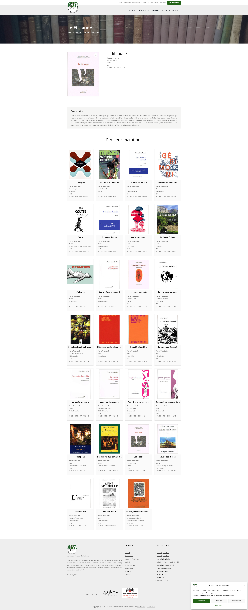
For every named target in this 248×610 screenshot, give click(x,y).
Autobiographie (132, 518)
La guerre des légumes (109, 401)
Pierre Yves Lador (112, 58)
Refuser (219, 601)
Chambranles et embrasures (80, 347)
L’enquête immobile (80, 401)
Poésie (78, 189)
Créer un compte (174, 2)
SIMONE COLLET (161, 577)
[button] (244, 585)
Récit (115, 60)
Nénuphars (80, 456)
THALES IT (141, 607)
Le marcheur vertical (139, 182)
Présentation (143, 10)
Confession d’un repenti (109, 292)
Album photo (129, 568)
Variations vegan (138, 237)
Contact (175, 10)
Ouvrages (77, 33)
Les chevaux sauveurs (167, 292)
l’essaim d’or (80, 511)
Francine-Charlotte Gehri (164, 568)
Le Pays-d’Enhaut (167, 237)
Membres (155, 10)
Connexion (163, 2)
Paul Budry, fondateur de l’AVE (165, 565)
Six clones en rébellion (109, 182)
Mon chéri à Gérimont (167, 182)
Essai (128, 189)
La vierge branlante (138, 292)
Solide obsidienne (168, 456)
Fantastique (102, 189)
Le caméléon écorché (167, 347)
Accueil (132, 10)
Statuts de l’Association (132, 559)
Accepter (201, 601)
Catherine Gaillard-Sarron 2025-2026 (168, 562)
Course (80, 237)
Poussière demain (109, 237)
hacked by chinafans (163, 553)
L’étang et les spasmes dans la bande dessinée (175, 401)
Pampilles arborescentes (138, 401)
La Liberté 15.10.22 (162, 580)
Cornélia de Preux (162, 574)
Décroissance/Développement (110, 347)
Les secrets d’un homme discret (111, 456)
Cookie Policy (218, 605)
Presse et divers (130, 565)
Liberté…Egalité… (138, 347)
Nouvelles (72, 189)
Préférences (236, 601)
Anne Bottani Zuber (162, 571)
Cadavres (80, 292)
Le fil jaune (138, 456)
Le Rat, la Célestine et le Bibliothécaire (143, 511)
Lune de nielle (109, 511)
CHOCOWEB (151, 607)
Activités (166, 10)
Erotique (86, 33)
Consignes (80, 182)
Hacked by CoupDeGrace (164, 559)
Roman (158, 189)
